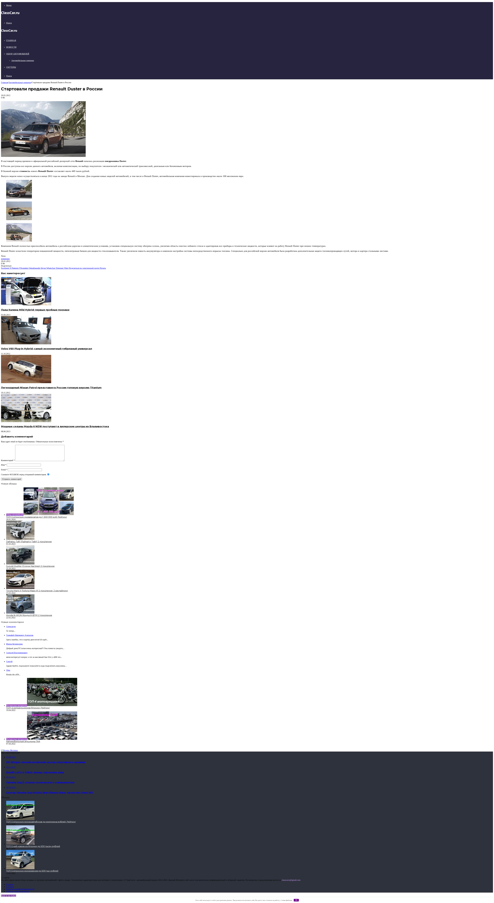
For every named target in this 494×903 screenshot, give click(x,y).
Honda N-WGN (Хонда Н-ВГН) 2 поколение (29, 615)
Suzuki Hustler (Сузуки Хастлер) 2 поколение (30, 566)
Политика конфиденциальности (20, 889)
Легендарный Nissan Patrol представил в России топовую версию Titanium (51, 387)
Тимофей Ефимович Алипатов (19, 635)
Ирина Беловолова (14, 644)
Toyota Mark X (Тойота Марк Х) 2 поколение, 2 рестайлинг (37, 591)
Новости (11, 47)
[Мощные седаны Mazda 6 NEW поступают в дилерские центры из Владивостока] (26, 421)
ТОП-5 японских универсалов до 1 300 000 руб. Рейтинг (36, 517)
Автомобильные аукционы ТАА (23, 741)
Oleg (8, 670)
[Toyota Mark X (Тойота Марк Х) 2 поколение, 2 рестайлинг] (20, 588)
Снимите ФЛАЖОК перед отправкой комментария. (24, 474)
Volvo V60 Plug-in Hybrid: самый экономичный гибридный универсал (46, 348)
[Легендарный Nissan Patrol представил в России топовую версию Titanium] (26, 382)
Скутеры (11, 67)
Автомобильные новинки (22, 60)
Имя (3, 465)
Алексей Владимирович (16, 653)
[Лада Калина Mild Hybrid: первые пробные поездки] (26, 305)
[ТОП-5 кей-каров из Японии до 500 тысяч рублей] (20, 844)
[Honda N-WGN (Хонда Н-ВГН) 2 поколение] (20, 613)
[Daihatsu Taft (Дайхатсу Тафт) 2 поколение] (20, 539)
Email (4, 470)
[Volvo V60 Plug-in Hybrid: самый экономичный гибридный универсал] (26, 344)
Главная (11, 40)
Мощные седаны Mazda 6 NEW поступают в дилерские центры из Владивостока (55, 426)
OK (296, 900)
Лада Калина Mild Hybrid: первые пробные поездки (35, 309)
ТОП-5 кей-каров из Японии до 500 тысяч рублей (33, 846)
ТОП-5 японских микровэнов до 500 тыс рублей (32, 871)
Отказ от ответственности (17, 891)
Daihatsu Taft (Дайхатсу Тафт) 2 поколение (29, 541)
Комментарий (8, 460)
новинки (5, 258)
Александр (11, 626)
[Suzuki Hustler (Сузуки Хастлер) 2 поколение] (20, 564)
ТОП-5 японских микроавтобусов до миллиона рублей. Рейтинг (41, 822)
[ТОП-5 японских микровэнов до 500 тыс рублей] (20, 868)
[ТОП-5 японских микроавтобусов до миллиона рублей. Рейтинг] (20, 819)
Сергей (9, 661)
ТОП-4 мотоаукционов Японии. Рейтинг (28, 708)
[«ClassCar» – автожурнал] (10, 14)
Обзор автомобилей (17, 54)
